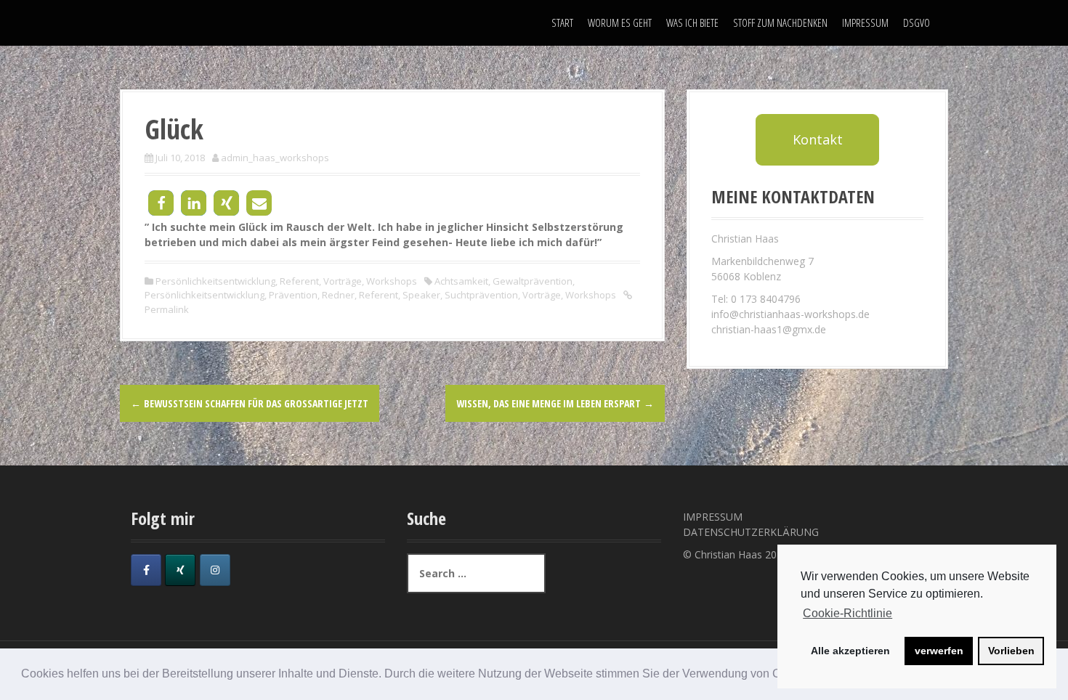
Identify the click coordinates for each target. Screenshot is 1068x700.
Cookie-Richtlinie (847, 613)
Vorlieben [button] (1011, 650)
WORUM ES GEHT (620, 22)
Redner (338, 294)
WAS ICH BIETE (692, 22)
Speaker (421, 294)
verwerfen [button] (939, 650)
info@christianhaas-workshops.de (790, 314)
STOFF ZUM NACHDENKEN (780, 22)
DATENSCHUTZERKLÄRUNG (751, 532)
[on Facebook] (146, 570)
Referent (299, 281)
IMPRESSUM (865, 22)
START (562, 22)
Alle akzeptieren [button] (850, 650)
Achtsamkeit (461, 281)
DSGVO (916, 22)
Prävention (293, 294)
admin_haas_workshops (275, 157)
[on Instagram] (215, 570)
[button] (161, 203)
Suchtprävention (481, 294)
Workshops (391, 281)
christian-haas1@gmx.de (768, 329)
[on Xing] (180, 570)
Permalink (167, 309)
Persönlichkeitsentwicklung (215, 281)
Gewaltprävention (533, 281)
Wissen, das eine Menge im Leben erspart (555, 403)
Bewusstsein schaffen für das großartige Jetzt (249, 403)
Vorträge (342, 281)
